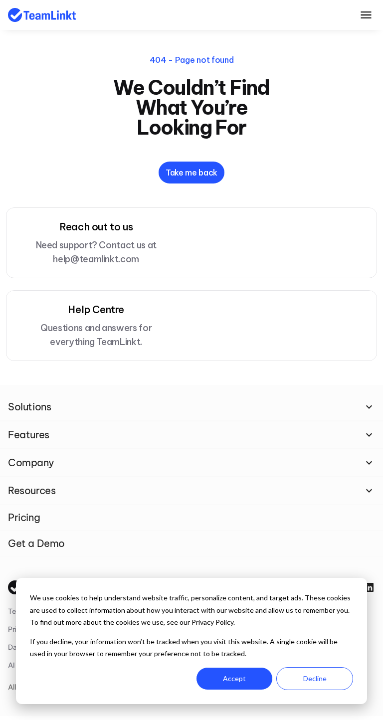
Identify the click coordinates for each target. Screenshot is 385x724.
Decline (315, 678)
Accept (234, 678)
